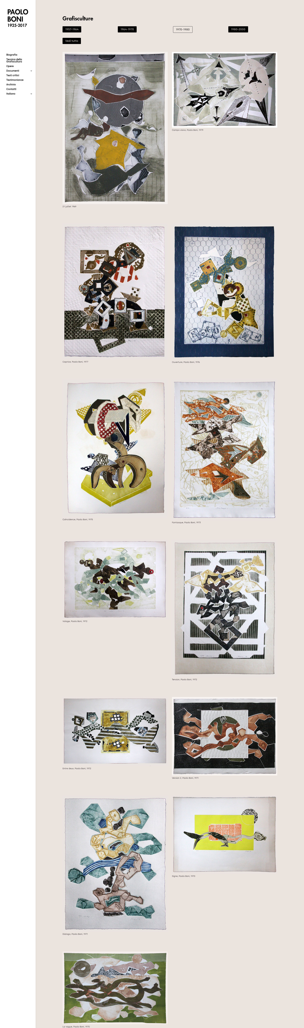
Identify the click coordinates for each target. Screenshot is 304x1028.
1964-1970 (127, 29)
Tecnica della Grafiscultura (14, 60)
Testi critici (12, 75)
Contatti (11, 89)
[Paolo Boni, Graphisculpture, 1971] (224, 774)
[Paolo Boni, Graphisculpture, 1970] (115, 203)
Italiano (10, 94)
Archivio (11, 84)
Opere (10, 66)
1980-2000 (238, 29)
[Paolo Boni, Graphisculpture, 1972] (115, 618)
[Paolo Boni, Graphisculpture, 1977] (115, 358)
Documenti (12, 71)
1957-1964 (72, 29)
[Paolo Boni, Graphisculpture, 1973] (224, 519)
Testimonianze (14, 80)
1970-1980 (183, 29)
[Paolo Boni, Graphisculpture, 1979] (224, 127)
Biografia (11, 55)
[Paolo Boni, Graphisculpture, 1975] (115, 516)
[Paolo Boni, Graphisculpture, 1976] (224, 359)
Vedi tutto (71, 40)
